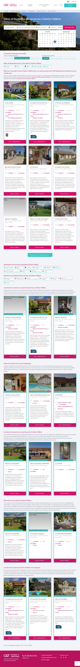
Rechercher (69, 27)
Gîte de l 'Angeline (11, 219)
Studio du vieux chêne (12, 395)
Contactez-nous (64, 655)
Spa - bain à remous (66, 58)
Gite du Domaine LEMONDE (39, 463)
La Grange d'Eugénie (37, 534)
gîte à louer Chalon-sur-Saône (12, 104)
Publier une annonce (70, 5)
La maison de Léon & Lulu (38, 103)
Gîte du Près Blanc (61, 599)
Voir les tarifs (14, 193)
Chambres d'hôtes (30, 5)
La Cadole (58, 463)
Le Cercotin (34, 167)
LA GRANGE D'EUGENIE (63, 534)
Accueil (21, 5)
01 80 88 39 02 (30, 656)
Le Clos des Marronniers (38, 599)
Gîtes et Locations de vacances (44, 5)
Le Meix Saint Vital (61, 219)
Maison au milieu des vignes (39, 219)
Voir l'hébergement (14, 141)
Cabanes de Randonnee (13, 317)
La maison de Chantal (62, 167)
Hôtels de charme (35, 58)
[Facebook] (63, 657)
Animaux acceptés (54, 58)
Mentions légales (45, 659)
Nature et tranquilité (12, 463)
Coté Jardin (9, 103)
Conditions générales (46, 655)
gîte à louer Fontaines (35, 601)
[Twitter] (66, 657)
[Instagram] (61, 657)
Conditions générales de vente (48, 657)
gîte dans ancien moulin (13, 167)
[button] (68, 1)
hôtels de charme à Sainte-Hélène (26, 78)
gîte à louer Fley (34, 104)
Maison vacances (61, 317)
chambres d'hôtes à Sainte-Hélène (40, 77)
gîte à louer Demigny (60, 396)
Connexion (74, 1)
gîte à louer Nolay (59, 601)
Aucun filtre (46, 58)
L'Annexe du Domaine (62, 103)
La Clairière (59, 395)
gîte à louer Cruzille (60, 104)
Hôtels (56, 5)
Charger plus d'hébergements (39, 255)
